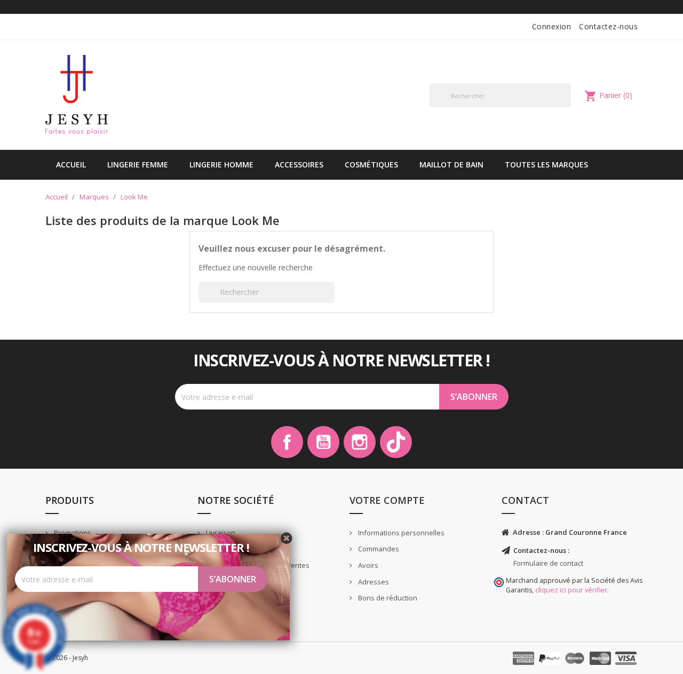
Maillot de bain (451, 164)
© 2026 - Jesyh (66, 657)
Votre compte (387, 500)
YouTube (323, 442)
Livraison (219, 532)
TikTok (396, 442)
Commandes (377, 548)
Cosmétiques (371, 164)
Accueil (71, 164)
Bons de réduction (386, 598)
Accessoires (299, 164)
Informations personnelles (400, 532)
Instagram (360, 442)
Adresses (372, 582)
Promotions (71, 532)
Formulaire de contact (548, 563)
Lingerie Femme (137, 164)
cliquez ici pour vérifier (571, 590)
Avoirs (367, 565)
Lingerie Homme (221, 164)
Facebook (287, 442)
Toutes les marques (546, 164)
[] (566, 106)
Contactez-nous (608, 26)
